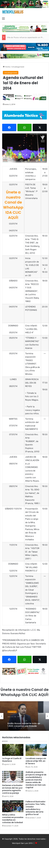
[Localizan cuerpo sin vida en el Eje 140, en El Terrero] (36, 750)
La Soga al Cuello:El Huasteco (11, 759)
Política (12, 711)
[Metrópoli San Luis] (13, 12)
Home (7, 67)
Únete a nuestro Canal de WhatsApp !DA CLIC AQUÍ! (13, 205)
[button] (24, 148)
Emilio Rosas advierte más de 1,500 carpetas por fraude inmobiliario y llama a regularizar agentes (23, 723)
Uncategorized (18, 67)
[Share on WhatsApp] (24, 127)
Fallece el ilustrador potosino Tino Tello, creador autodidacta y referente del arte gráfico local (35, 808)
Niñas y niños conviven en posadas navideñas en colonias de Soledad (12, 818)
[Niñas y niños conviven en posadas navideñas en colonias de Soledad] (12, 806)
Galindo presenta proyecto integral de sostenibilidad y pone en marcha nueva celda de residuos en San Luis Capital (36, 780)
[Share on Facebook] (9, 127)
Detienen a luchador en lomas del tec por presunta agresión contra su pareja (12, 789)
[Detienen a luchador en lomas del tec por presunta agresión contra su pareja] (12, 777)
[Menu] (3, 18)
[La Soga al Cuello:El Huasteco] (12, 750)
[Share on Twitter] (40, 127)
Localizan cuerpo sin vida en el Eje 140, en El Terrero (36, 761)
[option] (24, 716)
